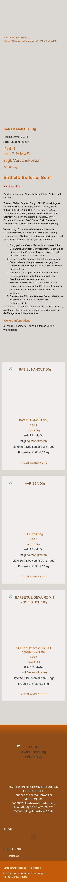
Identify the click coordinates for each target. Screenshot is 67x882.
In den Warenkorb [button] (33, 463)
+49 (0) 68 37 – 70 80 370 (36, 807)
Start (5, 37)
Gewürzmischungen (22, 41)
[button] (33, 837)
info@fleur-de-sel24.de (38, 811)
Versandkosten (26, 160)
